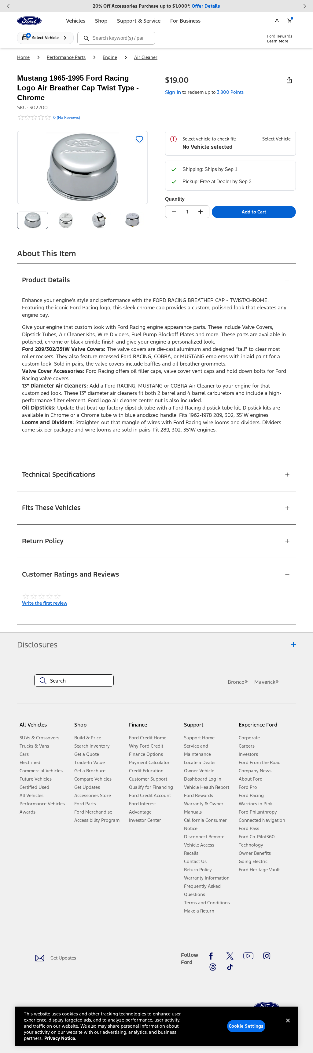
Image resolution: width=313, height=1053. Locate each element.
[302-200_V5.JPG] (65, 220)
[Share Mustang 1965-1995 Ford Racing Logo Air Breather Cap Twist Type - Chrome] (289, 80)
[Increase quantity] (200, 212)
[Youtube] (248, 956)
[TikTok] (230, 967)
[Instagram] (267, 956)
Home (23, 57)
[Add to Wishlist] (139, 139)
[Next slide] (304, 6)
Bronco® (238, 682)
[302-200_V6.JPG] (132, 220)
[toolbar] (156, 6)
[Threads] (212, 967)
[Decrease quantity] (173, 212)
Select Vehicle (276, 139)
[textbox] (74, 681)
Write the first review (44, 603)
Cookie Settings (246, 1026)
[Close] (288, 1025)
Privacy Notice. (60, 1038)
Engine (110, 57)
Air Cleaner (145, 57)
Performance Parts (66, 57)
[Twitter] (230, 956)
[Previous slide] (8, 6)
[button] (99, 727)
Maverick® (266, 682)
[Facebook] (212, 956)
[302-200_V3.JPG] (99, 220)
